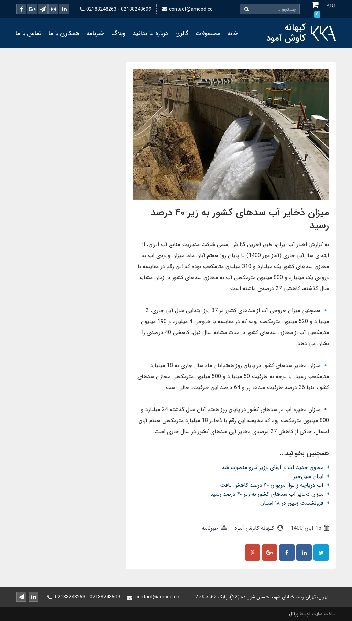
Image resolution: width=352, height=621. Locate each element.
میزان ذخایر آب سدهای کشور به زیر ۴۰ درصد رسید (266, 494)
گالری (181, 33)
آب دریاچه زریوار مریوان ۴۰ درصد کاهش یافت (271, 485)
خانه (232, 33)
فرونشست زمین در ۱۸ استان (291, 503)
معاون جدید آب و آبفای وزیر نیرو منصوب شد (272, 467)
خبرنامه (95, 33)
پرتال (293, 614)
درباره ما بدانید (150, 33)
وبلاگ (118, 33)
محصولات (208, 33)
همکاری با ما (63, 33)
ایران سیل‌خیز (308, 476)
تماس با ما (28, 33)
